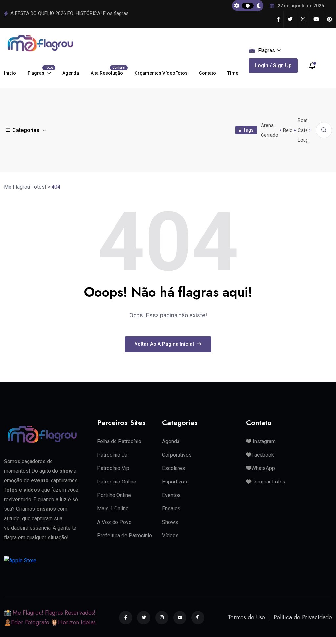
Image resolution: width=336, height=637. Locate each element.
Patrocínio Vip (113, 468)
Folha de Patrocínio (119, 441)
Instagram (263, 441)
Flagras (39, 71)
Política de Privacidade (303, 617)
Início (10, 73)
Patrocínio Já (112, 455)
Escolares (173, 468)
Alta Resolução (107, 71)
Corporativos (177, 455)
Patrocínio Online (116, 482)
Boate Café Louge (304, 130)
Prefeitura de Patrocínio (124, 535)
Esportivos (174, 482)
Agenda (70, 73)
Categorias (26, 130)
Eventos (171, 495)
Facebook (262, 455)
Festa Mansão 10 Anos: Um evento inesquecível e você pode (76, 13)
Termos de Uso (246, 617)
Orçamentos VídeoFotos (161, 73)
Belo (288, 130)
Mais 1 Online (113, 508)
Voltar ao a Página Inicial (165, 344)
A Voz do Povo (114, 522)
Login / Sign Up (273, 65)
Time (232, 73)
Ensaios (171, 508)
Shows (170, 522)
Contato (207, 73)
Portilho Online (114, 495)
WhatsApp (263, 468)
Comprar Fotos (268, 482)
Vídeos (170, 535)
